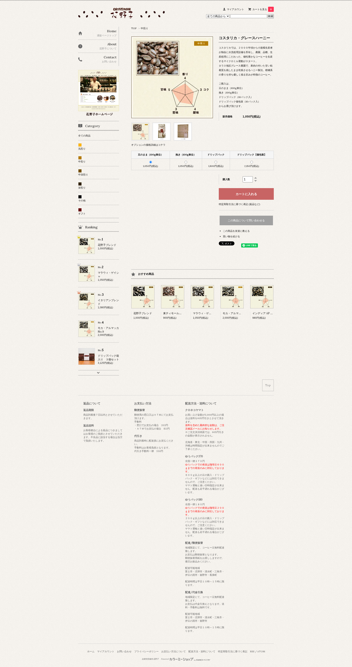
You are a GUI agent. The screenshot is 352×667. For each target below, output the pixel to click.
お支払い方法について (173, 651)
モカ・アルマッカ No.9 (238, 313)
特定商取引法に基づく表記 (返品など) (239, 204)
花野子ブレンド (142, 313)
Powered (165, 659)
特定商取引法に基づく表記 (232, 651)
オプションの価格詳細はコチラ (148, 144)
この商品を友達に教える (236, 230)
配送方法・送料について (201, 651)
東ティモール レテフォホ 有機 (183, 313)
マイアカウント (235, 9)
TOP (134, 28)
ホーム (91, 651)
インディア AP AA (263, 313)
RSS (252, 651)
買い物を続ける (231, 236)
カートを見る (262, 9)
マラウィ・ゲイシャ (205, 313)
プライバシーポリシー (146, 651)
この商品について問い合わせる (246, 220)
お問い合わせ (124, 651)
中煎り (144, 28)
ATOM (261, 651)
